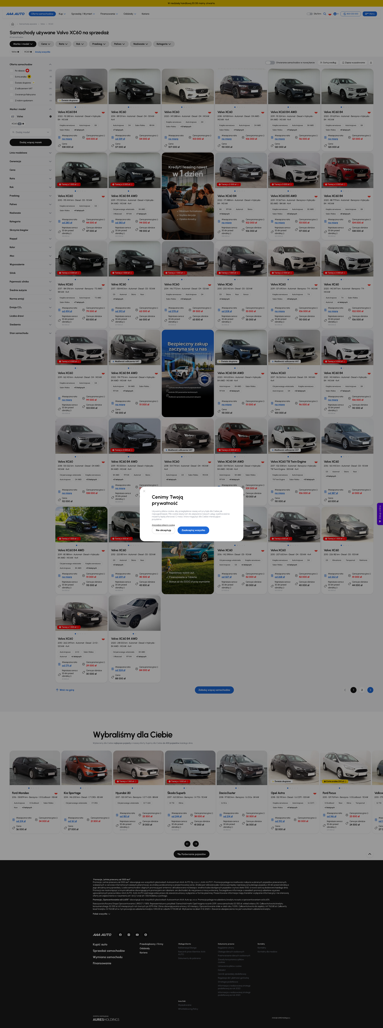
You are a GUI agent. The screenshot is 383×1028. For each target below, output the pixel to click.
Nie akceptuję (163, 530)
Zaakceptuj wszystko (193, 530)
